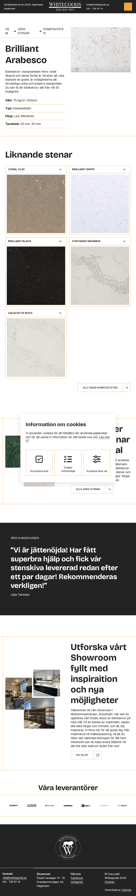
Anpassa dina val (96, 471)
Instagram (77, 882)
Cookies (109, 882)
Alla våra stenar (88, 489)
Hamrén (126, 890)
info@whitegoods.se (97, 4)
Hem (7, 31)
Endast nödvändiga (68, 469)
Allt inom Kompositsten (100, 387)
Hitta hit (82, 755)
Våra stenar (23, 31)
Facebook (77, 878)
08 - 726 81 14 (94, 8)
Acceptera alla (39, 471)
